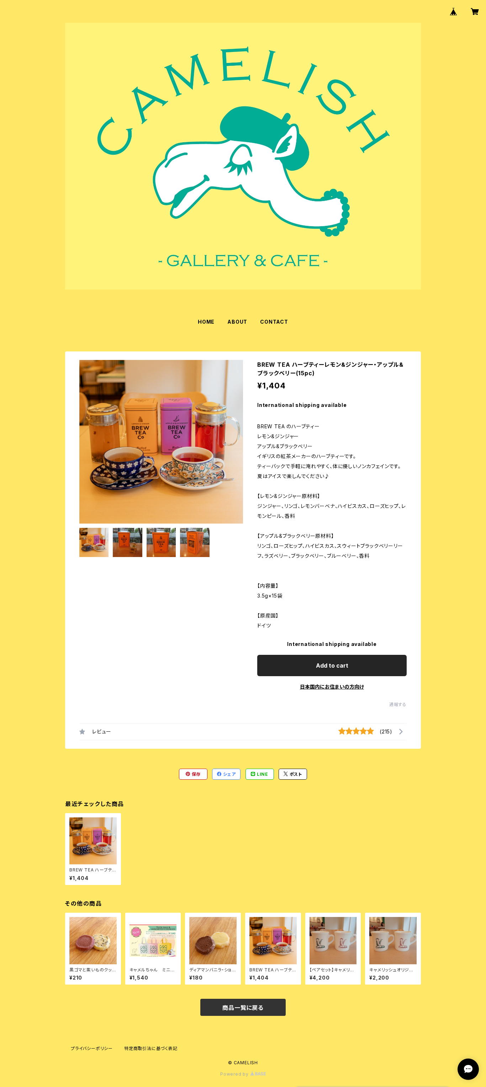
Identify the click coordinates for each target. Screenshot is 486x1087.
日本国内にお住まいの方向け (332, 687)
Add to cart (332, 665)
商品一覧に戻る (243, 1007)
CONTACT (274, 322)
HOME (206, 322)
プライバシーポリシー (92, 1048)
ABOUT (237, 322)
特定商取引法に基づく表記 (151, 1048)
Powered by (235, 1074)
